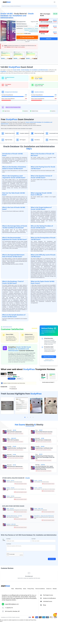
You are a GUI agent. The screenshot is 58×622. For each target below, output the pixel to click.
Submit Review (52, 558)
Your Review (8, 543)
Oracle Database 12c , (29, 28)
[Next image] (36, 55)
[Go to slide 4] (33, 417)
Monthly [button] (30, 424)
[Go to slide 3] (30, 417)
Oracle (36, 26)
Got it (1, 621)
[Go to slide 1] (25, 417)
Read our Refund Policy (49, 356)
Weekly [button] (39, 424)
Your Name (8, 538)
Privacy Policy (33, 620)
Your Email (33, 538)
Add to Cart (48, 38)
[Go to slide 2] (27, 417)
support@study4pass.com (49, 360)
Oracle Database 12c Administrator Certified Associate (31, 30)
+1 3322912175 (9, 607)
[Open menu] (54, 2)
